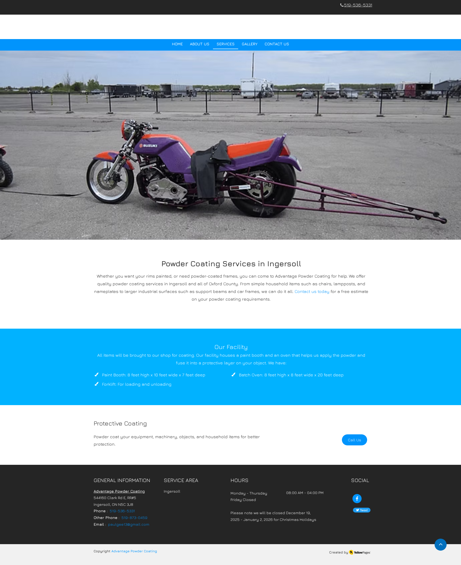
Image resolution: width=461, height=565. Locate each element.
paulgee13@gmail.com (128, 524)
